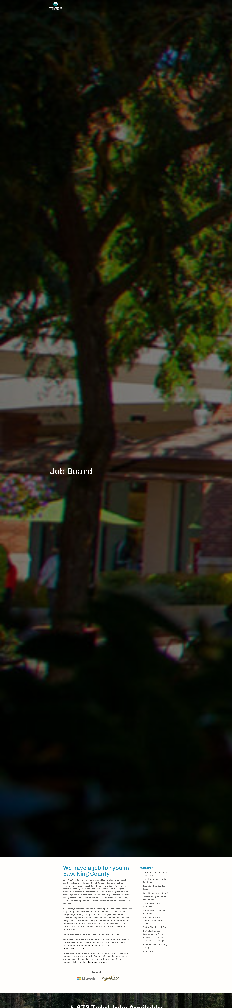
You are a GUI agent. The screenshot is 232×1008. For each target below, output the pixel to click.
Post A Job (148, 951)
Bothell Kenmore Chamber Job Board (155, 880)
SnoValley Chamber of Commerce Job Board (153, 932)
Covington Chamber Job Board (154, 887)
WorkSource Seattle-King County (155, 946)
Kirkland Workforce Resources (152, 905)
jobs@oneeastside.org (73, 948)
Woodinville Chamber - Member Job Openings (153, 939)
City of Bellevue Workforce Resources (155, 873)
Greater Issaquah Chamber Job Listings (156, 898)
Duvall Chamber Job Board (155, 893)
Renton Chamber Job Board (156, 927)
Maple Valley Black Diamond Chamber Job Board (153, 920)
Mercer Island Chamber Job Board (154, 912)
